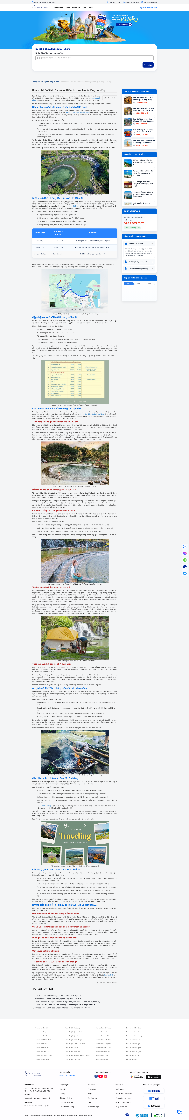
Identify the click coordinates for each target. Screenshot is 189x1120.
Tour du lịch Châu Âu (72, 1059)
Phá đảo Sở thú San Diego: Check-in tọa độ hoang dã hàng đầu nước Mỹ (62, 1008)
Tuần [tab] (128, 283)
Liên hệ (62, 1093)
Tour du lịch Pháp (102, 1059)
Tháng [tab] (139, 283)
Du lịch (67, 8)
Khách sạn (76, 8)
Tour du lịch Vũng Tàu (103, 1044)
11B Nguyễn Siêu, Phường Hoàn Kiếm (37, 1098)
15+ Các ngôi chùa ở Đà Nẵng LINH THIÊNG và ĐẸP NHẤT (143, 184)
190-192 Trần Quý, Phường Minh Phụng (38, 1088)
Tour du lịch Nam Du (42, 1044)
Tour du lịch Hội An (41, 1036)
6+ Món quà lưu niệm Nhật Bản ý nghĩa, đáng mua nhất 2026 (57, 999)
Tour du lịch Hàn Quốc (133, 1051)
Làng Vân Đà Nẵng (44, 806)
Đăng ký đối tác (121, 1107)
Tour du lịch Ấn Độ (132, 1055)
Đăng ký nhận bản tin (123, 1102)
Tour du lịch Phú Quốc (133, 1044)
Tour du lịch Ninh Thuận (73, 1040)
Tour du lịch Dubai (102, 1055)
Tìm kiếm (148, 65)
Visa (84, 8)
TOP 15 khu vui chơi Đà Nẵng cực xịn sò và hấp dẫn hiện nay (57, 995)
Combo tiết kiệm (93, 1107)
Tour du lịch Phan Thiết (43, 1040)
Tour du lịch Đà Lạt (71, 1048)
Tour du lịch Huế (101, 1032)
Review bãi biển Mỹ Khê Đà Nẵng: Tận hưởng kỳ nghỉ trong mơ (143, 173)
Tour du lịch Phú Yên (103, 1036)
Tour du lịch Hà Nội (41, 1028)
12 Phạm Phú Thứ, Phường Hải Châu (37, 1106)
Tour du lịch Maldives (42, 1059)
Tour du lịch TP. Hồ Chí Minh (75, 1044)
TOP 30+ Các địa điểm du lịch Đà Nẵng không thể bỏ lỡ (143, 162)
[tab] (139, 243)
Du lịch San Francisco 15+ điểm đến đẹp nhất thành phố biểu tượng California (64, 1005)
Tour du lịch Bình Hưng (103, 1040)
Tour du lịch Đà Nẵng (133, 1032)
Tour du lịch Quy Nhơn (73, 1036)
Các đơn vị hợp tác (66, 1098)
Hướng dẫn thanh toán (124, 1093)
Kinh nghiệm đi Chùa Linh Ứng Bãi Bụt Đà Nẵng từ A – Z (143, 204)
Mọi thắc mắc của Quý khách (134, 217)
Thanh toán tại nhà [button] (136, 243)
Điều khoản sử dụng (67, 1107)
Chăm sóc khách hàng (123, 1098)
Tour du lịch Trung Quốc (43, 1055)
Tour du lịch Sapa (41, 1032)
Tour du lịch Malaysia (72, 1051)
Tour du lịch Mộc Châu (134, 1028)
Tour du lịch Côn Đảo (42, 1048)
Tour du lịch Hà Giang (103, 1028)
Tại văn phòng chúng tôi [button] (138, 262)
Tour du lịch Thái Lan (42, 1051)
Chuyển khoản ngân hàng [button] (138, 268)
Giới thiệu (63, 1089)
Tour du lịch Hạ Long (72, 1028)
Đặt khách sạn (93, 1098)
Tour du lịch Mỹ (131, 1059)
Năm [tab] (149, 283)
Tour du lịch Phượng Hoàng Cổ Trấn (77, 1055)
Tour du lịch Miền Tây (103, 1048)
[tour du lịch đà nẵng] (94, 30)
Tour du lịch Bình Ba (133, 1040)
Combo (90, 8)
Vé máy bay (58, 8)
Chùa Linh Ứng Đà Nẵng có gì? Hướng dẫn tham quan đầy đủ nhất (143, 194)
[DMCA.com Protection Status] (157, 1115)
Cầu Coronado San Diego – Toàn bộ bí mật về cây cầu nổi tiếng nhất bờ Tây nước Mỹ (67, 1002)
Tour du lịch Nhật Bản (103, 1051)
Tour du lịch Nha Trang (134, 1036)
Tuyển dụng (120, 1089)
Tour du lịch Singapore (134, 1048)
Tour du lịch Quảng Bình (73, 1032)
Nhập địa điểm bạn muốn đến (49, 53)
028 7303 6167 (150, 7)
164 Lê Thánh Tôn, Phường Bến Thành (38, 1091)
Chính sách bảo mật (67, 1102)
